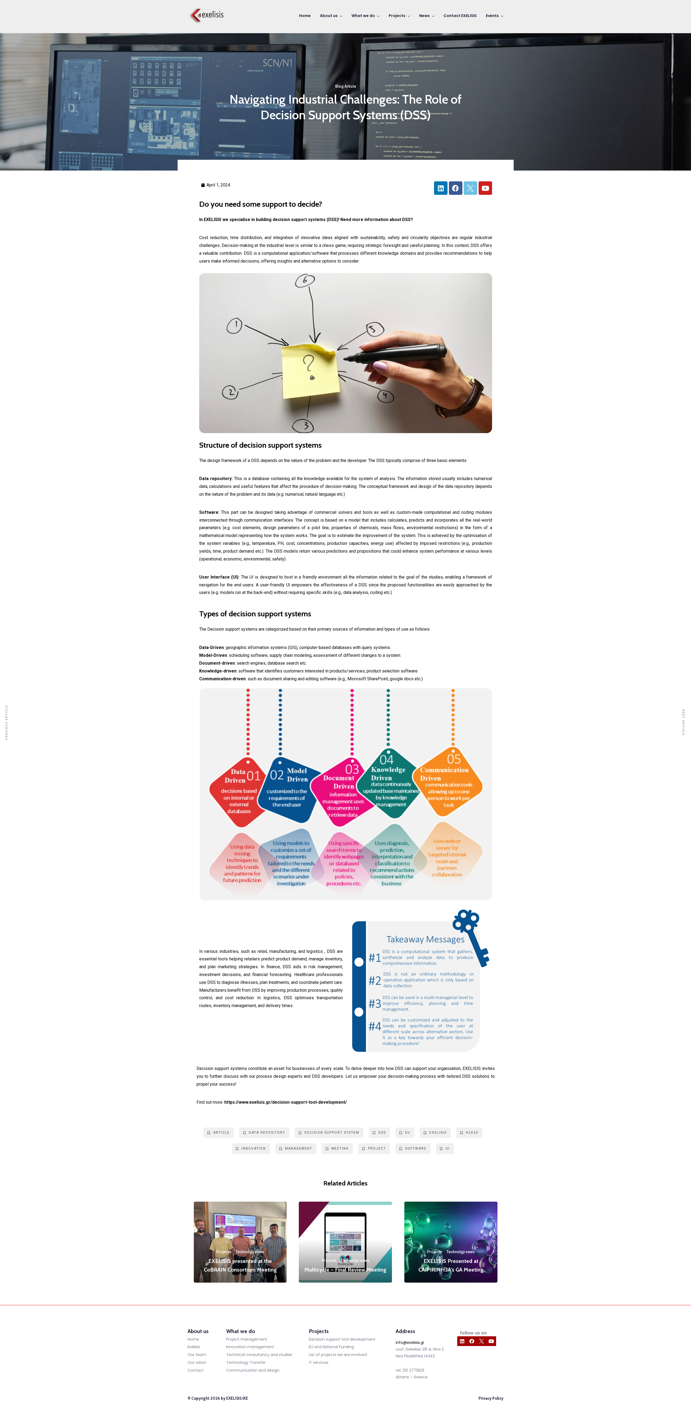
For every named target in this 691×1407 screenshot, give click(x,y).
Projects (397, 15)
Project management (246, 1339)
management (298, 1148)
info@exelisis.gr (410, 1342)
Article (221, 1132)
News (424, 15)
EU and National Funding (331, 1347)
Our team (197, 1354)
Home (305, 15)
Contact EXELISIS (460, 15)
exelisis (438, 1132)
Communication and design (252, 1370)
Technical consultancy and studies (259, 1354)
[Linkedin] (441, 188)
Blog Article (345, 86)
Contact (196, 1370)
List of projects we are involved (338, 1354)
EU (407, 1132)
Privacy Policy (491, 1398)
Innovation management (250, 1347)
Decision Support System (331, 1132)
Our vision (197, 1362)
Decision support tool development (342, 1339)
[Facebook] (455, 188)
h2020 (472, 1132)
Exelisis (194, 1347)
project (377, 1148)
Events (492, 15)
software (415, 1148)
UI (448, 1148)
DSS (382, 1132)
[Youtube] (485, 188)
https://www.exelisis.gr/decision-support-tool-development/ (285, 1102)
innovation (254, 1148)
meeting (340, 1148)
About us (329, 15)
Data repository (267, 1132)
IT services (318, 1362)
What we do (363, 15)
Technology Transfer (246, 1362)
